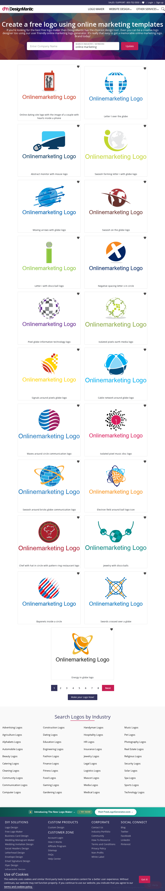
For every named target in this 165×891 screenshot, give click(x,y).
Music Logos (131, 727)
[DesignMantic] (18, 9)
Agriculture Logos (12, 734)
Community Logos (12, 777)
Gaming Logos (51, 785)
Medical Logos (92, 792)
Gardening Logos (52, 792)
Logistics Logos (92, 770)
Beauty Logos (9, 756)
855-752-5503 (133, 2)
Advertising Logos (12, 727)
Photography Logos (135, 741)
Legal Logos (90, 763)
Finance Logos (51, 763)
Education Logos (52, 741)
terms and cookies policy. (18, 886)
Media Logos (91, 785)
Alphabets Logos (11, 741)
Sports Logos (131, 785)
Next (108, 688)
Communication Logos (14, 785)
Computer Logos (11, 792)
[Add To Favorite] (78, 65)
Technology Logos (134, 792)
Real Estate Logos (134, 749)
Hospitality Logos (93, 734)
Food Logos (49, 777)
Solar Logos (130, 770)
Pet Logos (129, 734)
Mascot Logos (91, 777)
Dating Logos (50, 734)
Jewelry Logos (91, 756)
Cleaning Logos (10, 770)
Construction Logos (53, 727)
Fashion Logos (51, 756)
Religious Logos (133, 756)
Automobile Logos (12, 749)
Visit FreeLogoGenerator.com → (115, 812)
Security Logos (132, 763)
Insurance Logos (93, 749)
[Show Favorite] (143, 2)
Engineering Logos (53, 749)
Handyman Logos (93, 727)
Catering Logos (10, 763)
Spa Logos (130, 777)
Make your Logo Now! (82, 697)
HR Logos (89, 741)
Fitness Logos (50, 770)
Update (130, 46)
